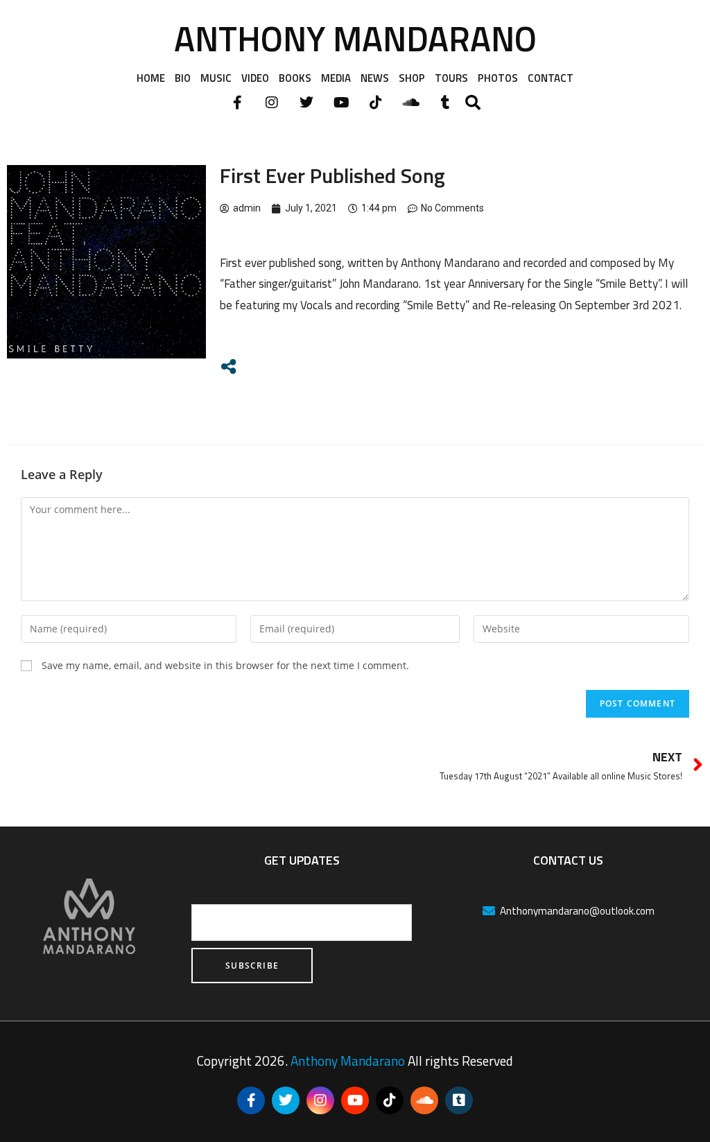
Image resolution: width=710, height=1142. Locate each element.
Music (216, 78)
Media (336, 78)
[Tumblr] (445, 102)
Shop (412, 78)
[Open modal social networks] (228, 366)
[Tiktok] (376, 102)
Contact (550, 78)
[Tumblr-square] (459, 1100)
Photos (498, 78)
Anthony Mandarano (355, 38)
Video (255, 78)
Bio (183, 78)
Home (151, 78)
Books (295, 78)
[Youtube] (341, 102)
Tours (451, 78)
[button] (473, 102)
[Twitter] (306, 102)
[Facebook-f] (237, 102)
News (375, 78)
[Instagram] (272, 102)
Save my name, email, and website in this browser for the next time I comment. (225, 665)
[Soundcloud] (410, 102)
